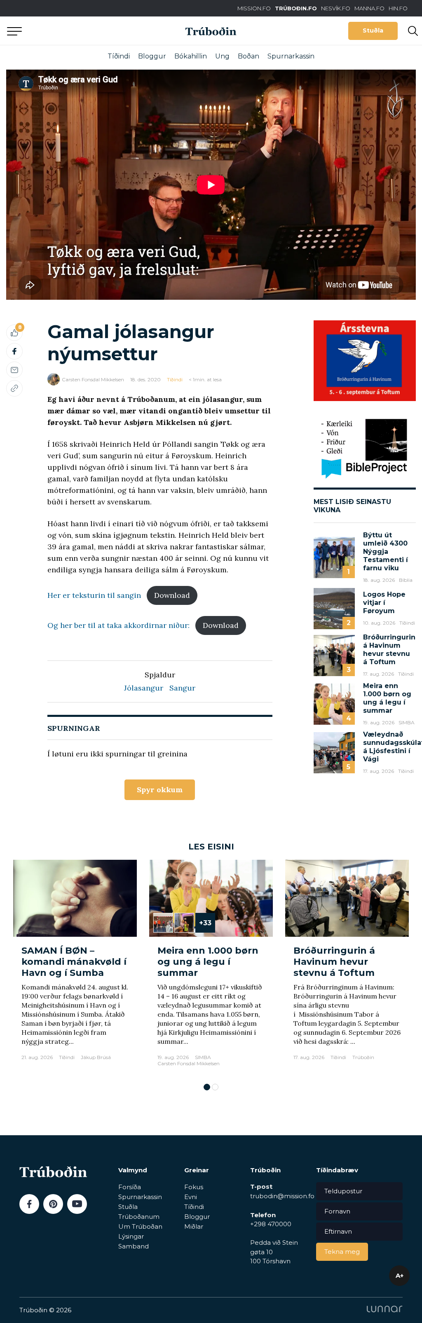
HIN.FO (398, 8)
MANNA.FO (369, 8)
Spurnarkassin (290, 56)
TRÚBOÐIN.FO (296, 8)
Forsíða (129, 1187)
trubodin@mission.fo (282, 1196)
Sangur (182, 688)
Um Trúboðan (140, 1226)
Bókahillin (190, 56)
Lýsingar (131, 1236)
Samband (133, 1246)
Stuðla (373, 30)
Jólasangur (143, 688)
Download (172, 595)
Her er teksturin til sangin (94, 595)
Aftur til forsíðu (76, 31)
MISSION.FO (254, 8)
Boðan (248, 56)
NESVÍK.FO (335, 8)
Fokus (193, 1187)
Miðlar (193, 1226)
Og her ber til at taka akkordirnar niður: (118, 625)
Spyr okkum (160, 789)
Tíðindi (119, 56)
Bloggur (152, 56)
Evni (190, 1197)
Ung (222, 56)
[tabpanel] (75, 967)
